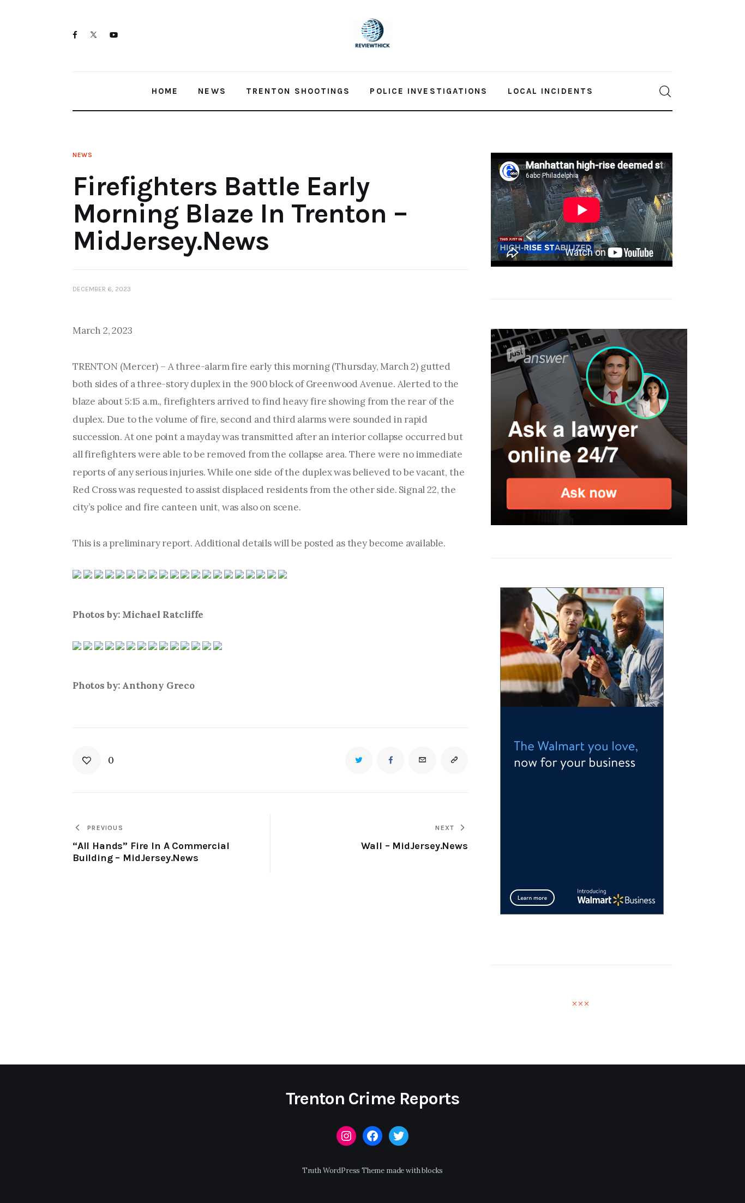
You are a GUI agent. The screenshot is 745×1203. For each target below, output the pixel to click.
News (83, 155)
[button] (93, 760)
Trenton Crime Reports (373, 1099)
